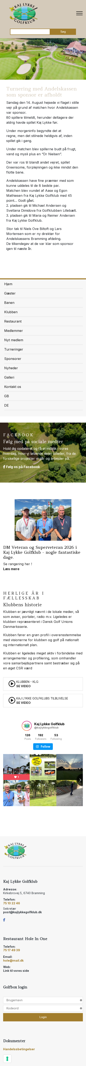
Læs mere (11, 569)
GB (6, 396)
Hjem (8, 284)
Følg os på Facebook (22, 467)
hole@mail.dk (13, 960)
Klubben (11, 312)
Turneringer (13, 349)
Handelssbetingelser (19, 1049)
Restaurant (13, 321)
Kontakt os (12, 387)
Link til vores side (16, 970)
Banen (9, 303)
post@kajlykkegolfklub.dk (22, 912)
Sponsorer (12, 359)
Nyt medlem (13, 340)
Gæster (10, 293)
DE (6, 405)
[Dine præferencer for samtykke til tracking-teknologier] (7, 1059)
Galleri (9, 377)
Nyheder (11, 368)
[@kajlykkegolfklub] (27, 726)
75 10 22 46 (11, 903)
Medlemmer (13, 331)
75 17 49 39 (11, 950)
